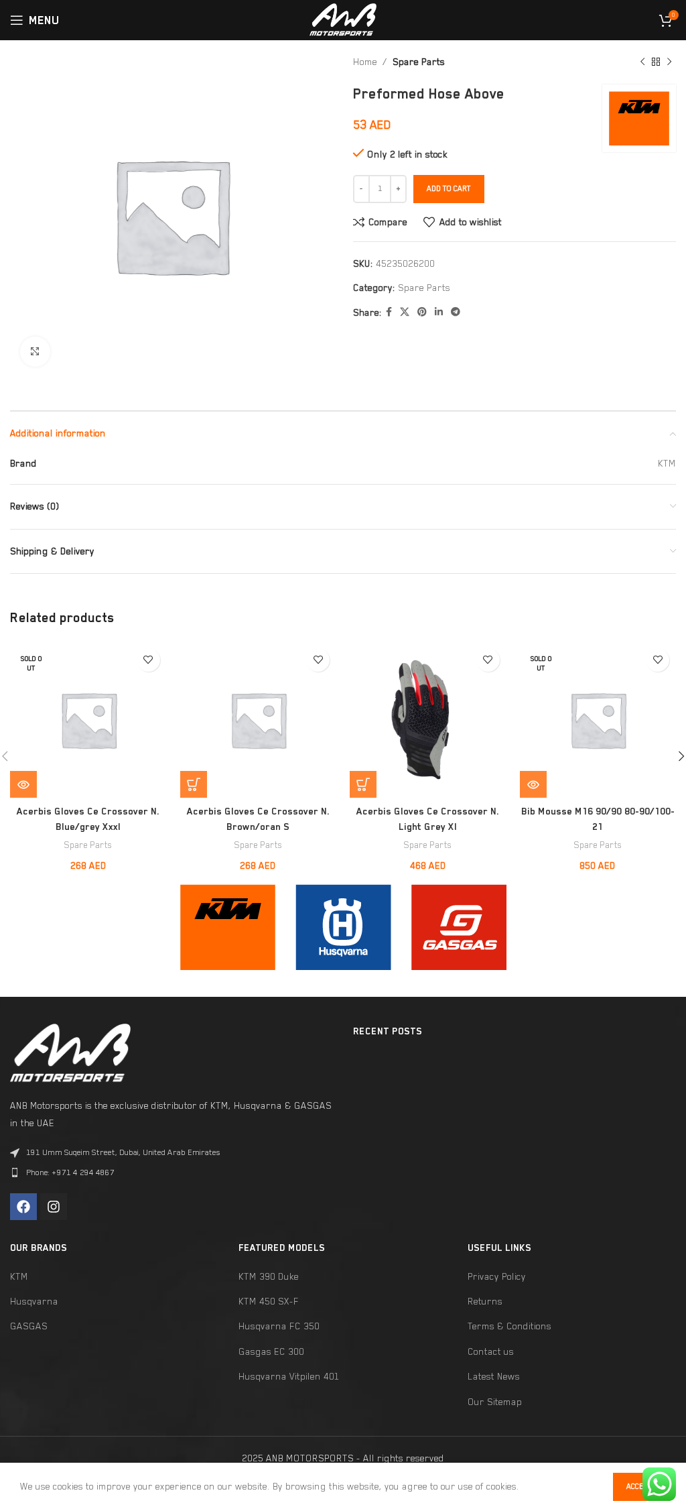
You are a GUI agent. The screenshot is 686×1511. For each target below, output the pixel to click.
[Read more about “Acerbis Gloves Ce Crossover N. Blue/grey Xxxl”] (23, 784)
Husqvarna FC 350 (279, 1326)
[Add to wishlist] (148, 660)
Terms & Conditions (509, 1326)
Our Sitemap (495, 1401)
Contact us (491, 1351)
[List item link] (171, 1172)
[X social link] (404, 312)
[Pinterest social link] (422, 312)
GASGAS (29, 1326)
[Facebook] (23, 1206)
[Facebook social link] (389, 312)
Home (365, 61)
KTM (19, 1276)
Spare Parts (419, 61)
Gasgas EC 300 (271, 1351)
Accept (639, 1486)
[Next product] (669, 62)
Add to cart (449, 188)
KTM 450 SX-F (268, 1301)
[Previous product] (642, 62)
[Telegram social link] (455, 312)
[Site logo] (343, 18)
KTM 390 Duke (268, 1276)
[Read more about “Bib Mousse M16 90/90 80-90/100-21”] (533, 784)
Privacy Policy (497, 1276)
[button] (193, 784)
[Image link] (227, 926)
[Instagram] (53, 1206)
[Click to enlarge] (35, 352)
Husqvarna (34, 1301)
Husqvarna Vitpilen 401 (289, 1376)
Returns (485, 1301)
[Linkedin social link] (439, 312)
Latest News (494, 1376)
